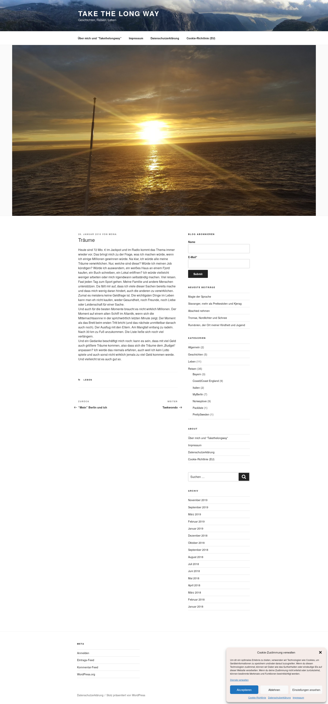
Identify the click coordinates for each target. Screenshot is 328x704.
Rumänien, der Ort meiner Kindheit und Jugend (216, 325)
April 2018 (194, 585)
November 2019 (197, 500)
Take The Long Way (118, 13)
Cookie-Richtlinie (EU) (201, 38)
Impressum (298, 697)
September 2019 (198, 507)
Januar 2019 (195, 528)
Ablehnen (274, 690)
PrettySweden (201, 414)
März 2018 (194, 592)
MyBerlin (198, 394)
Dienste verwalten (239, 679)
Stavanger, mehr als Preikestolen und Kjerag (215, 303)
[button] (320, 652)
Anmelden (83, 653)
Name (191, 242)
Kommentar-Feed (87, 667)
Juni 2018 (194, 571)
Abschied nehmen (199, 311)
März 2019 (194, 514)
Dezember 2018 (197, 535)
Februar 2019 (196, 521)
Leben (88, 379)
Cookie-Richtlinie (257, 697)
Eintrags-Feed (85, 660)
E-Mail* (192, 257)
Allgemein (194, 347)
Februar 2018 (196, 599)
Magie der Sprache (199, 296)
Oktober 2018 (196, 543)
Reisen (192, 369)
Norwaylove (200, 401)
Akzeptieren (244, 690)
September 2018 (198, 550)
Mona (113, 234)
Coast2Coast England (206, 381)
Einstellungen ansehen (306, 690)
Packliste (198, 408)
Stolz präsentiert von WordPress (125, 695)
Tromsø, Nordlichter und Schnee (207, 318)
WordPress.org (86, 674)
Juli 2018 (193, 564)
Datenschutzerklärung (279, 697)
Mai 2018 (193, 578)
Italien (196, 387)
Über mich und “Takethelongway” (99, 38)
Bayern (197, 374)
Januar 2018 (195, 606)
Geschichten (195, 354)
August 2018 (195, 557)
